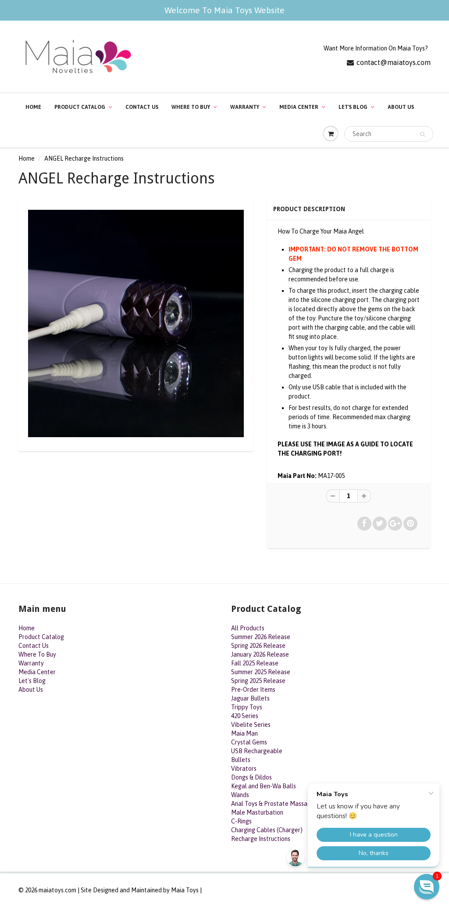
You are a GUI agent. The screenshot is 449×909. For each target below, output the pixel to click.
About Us (401, 107)
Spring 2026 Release (258, 645)
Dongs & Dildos (251, 777)
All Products (247, 628)
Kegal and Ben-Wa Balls (263, 786)
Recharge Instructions (260, 838)
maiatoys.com (57, 890)
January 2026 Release (260, 654)
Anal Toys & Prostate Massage (272, 803)
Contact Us (141, 107)
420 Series (244, 715)
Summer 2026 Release (260, 636)
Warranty (244, 107)
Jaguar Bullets (250, 698)
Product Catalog (79, 107)
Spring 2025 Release (258, 680)
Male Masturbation (257, 812)
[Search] (422, 134)
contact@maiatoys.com (393, 62)
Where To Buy (190, 107)
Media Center (298, 107)
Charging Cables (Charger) (267, 830)
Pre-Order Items (253, 689)
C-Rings (241, 821)
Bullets (240, 759)
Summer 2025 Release (260, 671)
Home (33, 107)
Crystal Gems (249, 742)
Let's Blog (353, 107)
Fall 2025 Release (254, 663)
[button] (426, 886)
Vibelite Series (251, 724)
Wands (240, 794)
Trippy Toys (246, 707)
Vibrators (244, 768)
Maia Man (244, 733)
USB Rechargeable (256, 751)
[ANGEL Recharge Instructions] (136, 323)
